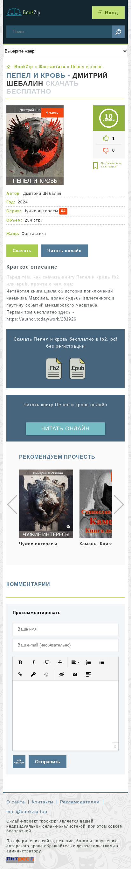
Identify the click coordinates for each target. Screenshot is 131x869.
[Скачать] (22, 240)
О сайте (15, 801)
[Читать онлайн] (65, 240)
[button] (20, 662)
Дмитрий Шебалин (42, 193)
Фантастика (34, 233)
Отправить (47, 761)
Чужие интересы (41, 211)
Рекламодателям (80, 801)
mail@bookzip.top (26, 811)
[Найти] (118, 31)
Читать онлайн (65, 429)
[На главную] (27, 12)
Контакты (42, 801)
